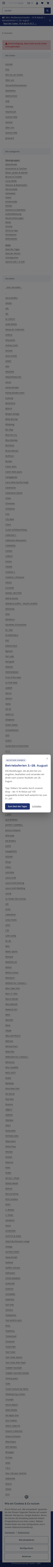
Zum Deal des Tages (17, 806)
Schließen (36, 806)
